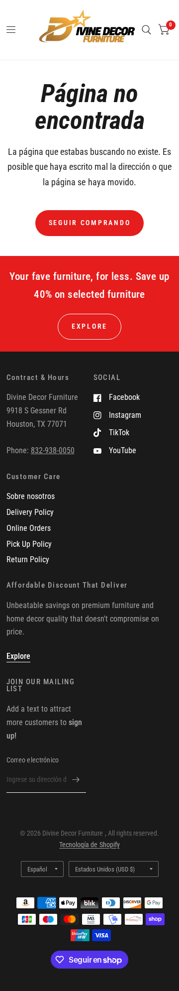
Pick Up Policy (29, 544)
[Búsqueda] (146, 30)
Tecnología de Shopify (89, 845)
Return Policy (27, 559)
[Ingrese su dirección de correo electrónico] (76, 780)
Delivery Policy (30, 512)
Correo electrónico (32, 760)
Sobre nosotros (30, 496)
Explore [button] (89, 326)
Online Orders (28, 528)
